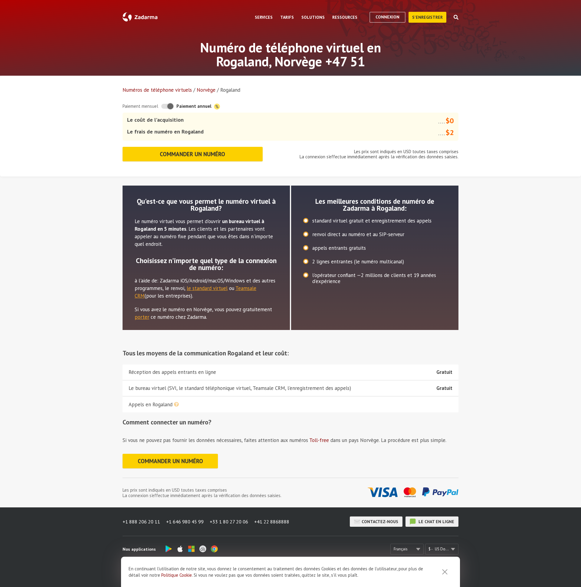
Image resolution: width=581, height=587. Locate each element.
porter (142, 317)
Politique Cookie (176, 575)
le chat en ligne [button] (435, 521)
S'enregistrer (427, 17)
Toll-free (319, 440)
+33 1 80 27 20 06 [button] (229, 522)
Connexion (387, 17)
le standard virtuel (207, 288)
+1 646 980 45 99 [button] (185, 522)
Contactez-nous (380, 521)
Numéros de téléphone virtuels (157, 90)
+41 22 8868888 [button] (271, 522)
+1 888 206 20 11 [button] (141, 522)
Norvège (206, 90)
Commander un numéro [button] (192, 154)
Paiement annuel (194, 106)
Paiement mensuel (140, 106)
